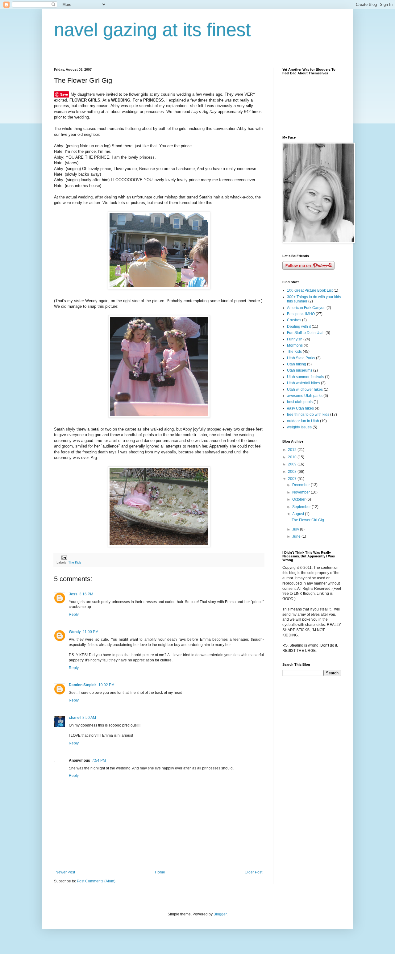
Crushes (294, 320)
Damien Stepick (83, 685)
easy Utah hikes (300, 408)
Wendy (75, 632)
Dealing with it (299, 326)
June (296, 536)
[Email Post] (64, 557)
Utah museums (299, 370)
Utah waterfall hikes (303, 383)
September (302, 507)
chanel (75, 717)
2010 (292, 457)
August (298, 514)
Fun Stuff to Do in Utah (306, 333)
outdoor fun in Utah (303, 421)
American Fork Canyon (306, 308)
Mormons (295, 345)
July (296, 529)
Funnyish (294, 339)
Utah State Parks (301, 358)
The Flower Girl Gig (308, 520)
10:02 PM (106, 685)
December (301, 485)
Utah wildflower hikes (305, 389)
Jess (73, 594)
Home (160, 872)
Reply (74, 614)
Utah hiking (296, 364)
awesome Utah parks (304, 396)
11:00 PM (90, 632)
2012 (292, 450)
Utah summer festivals (305, 377)
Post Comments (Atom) (96, 881)
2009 (292, 464)
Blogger (220, 914)
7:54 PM (99, 760)
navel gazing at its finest (152, 29)
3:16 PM (86, 594)
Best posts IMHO (301, 314)
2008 (292, 471)
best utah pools (300, 402)
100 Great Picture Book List (310, 290)
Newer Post (65, 872)
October (299, 499)
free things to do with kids (308, 414)
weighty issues (299, 427)
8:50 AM (89, 717)
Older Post (253, 872)
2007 (292, 479)
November (301, 492)
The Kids (74, 562)
